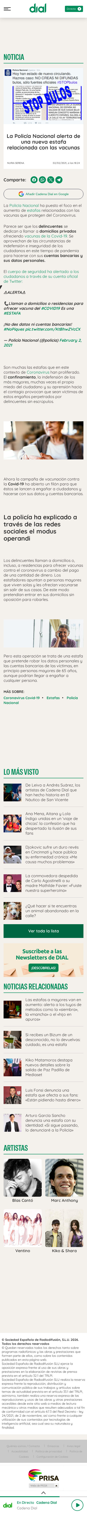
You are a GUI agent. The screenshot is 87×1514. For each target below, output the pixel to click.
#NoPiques (14, 329)
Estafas (53, 698)
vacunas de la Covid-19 (46, 236)
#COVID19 (50, 308)
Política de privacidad (48, 1451)
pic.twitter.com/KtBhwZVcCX (52, 329)
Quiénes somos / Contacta (23, 1446)
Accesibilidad (19, 1451)
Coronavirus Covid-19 (22, 698)
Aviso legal (73, 1446)
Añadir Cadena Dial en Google (47, 194)
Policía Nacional (24, 205)
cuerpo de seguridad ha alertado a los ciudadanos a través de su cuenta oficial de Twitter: (41, 276)
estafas (33, 210)
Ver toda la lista (43, 931)
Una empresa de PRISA (43, 1475)
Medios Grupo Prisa (44, 1485)
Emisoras (53, 1446)
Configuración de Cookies (52, 1456)
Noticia (14, 57)
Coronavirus (38, 372)
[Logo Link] (37, 8)
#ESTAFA (12, 313)
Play (77, 1505)
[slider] (43, 1496)
